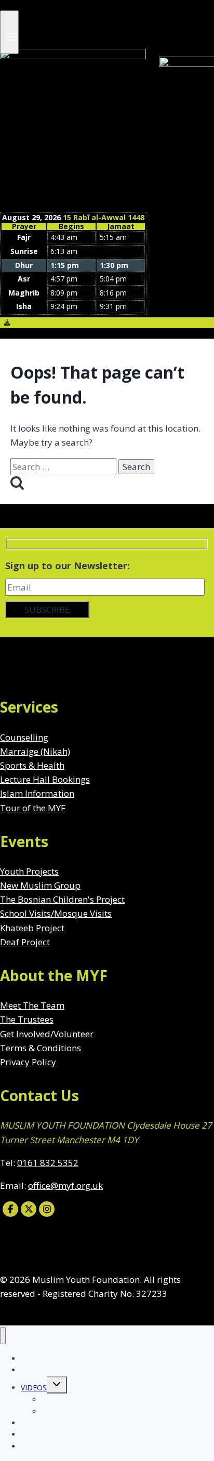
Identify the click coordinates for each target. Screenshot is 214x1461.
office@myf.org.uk (65, 1185)
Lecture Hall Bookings (45, 779)
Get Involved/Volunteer (46, 1034)
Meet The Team (32, 1005)
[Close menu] (3, 1335)
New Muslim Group (40, 885)
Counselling (24, 737)
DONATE (36, 1446)
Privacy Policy (28, 1062)
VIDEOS (34, 1387)
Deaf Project (25, 942)
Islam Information (37, 793)
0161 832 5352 (47, 1163)
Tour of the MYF (32, 808)
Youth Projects (29, 871)
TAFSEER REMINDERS (79, 1411)
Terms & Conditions (40, 1048)
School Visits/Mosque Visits (56, 913)
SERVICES (37, 1370)
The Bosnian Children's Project (62, 899)
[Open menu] (9, 32)
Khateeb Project (32, 928)
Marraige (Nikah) (35, 751)
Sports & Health (32, 765)
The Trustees (27, 1019)
